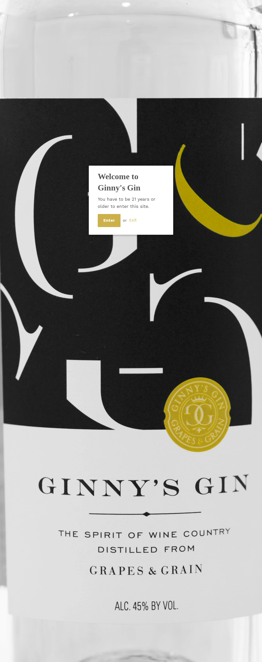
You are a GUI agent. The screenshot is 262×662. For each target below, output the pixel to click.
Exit (133, 220)
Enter (109, 220)
